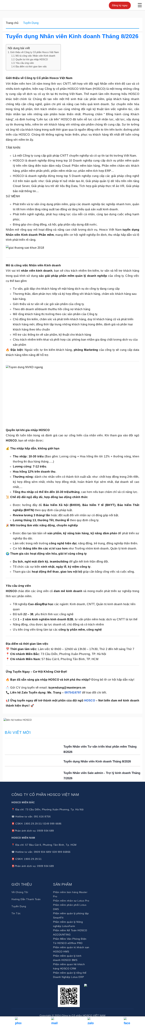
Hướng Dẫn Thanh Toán (26, 899)
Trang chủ (12, 22)
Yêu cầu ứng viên (25, 63)
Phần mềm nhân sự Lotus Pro (71, 900)
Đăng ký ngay (119, 5)
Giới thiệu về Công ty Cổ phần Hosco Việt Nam (34, 52)
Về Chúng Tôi (19, 892)
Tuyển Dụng (31, 22)
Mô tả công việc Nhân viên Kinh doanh (35, 56)
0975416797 (73, 692)
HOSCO (89, 700)
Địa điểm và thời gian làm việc (32, 66)
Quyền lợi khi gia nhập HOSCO (32, 59)
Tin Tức (16, 913)
